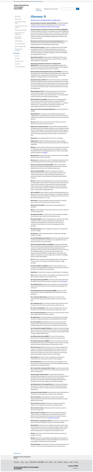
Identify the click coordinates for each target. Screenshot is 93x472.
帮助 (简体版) (33, 462)
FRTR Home (18, 16)
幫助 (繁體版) (41, 462)
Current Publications (20, 44)
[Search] (77, 9)
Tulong (71, 462)
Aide (46, 462)
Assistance (16, 462)
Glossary (17, 53)
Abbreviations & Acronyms (19, 49)
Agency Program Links (20, 46)
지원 (55, 462)
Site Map (17, 58)
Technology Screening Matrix (20, 22)
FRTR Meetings (18, 41)
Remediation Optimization (18, 37)
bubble (45, 152)
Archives (17, 56)
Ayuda (22, 462)
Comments (17, 64)
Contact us (75, 468)
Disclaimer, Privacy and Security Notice (22, 457)
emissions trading (55, 26)
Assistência (60, 462)
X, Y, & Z (58, 20)
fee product (64, 281)
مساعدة (27, 462)
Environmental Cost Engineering (20, 33)
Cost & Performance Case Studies (21, 26)
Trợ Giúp (76, 462)
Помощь (66, 462)
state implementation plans (43, 26)
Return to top (17, 453)
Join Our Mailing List (20, 66)
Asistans (51, 462)
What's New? (18, 19)
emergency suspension (53, 417)
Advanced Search (19, 61)
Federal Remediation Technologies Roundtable (21, 7)
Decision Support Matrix (21, 30)
